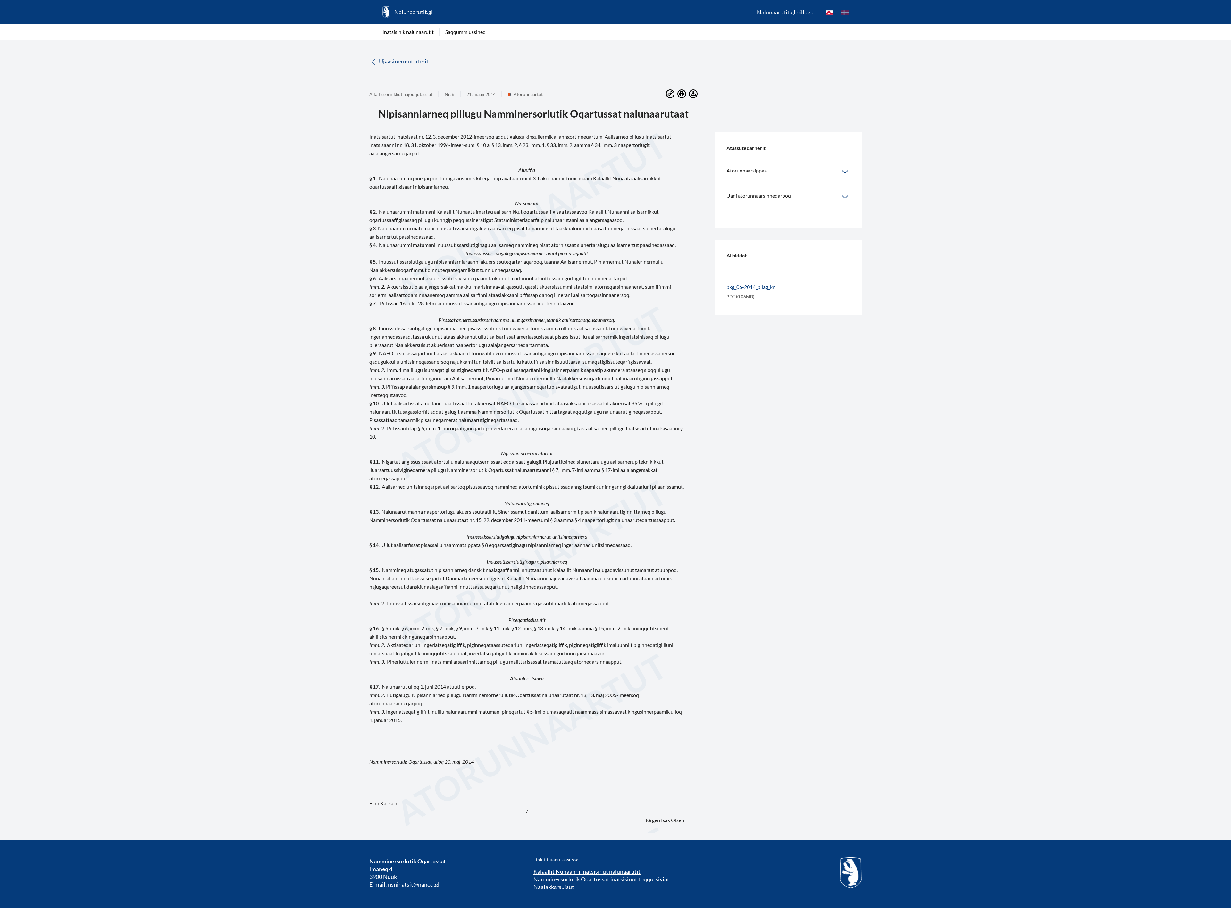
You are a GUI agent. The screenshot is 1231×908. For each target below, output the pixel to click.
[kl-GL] (829, 12)
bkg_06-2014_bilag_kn (750, 287)
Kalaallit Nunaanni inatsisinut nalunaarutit (587, 871)
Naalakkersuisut (553, 886)
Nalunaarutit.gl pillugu (785, 12)
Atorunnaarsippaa (746, 170)
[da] (845, 12)
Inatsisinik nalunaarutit (408, 32)
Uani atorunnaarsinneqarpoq (758, 195)
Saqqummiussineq (465, 32)
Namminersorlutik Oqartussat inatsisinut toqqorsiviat (601, 879)
